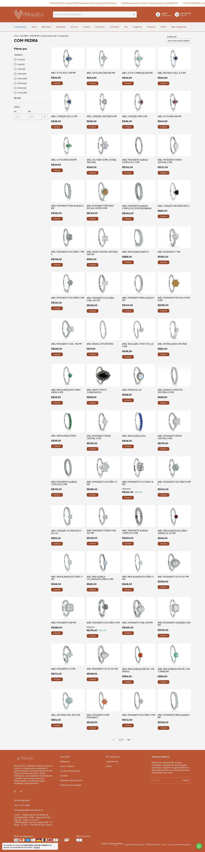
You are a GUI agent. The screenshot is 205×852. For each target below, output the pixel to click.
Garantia (64, 775)
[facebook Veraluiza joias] (21, 791)
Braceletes (61, 27)
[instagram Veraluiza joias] (15, 791)
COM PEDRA (34, 36)
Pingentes (137, 27)
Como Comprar (67, 766)
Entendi (37, 847)
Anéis (34, 27)
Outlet (163, 27)
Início (16, 36)
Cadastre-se (166, 15)
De (15, 111)
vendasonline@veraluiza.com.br (28, 810)
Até (29, 111)
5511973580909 (22, 800)
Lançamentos (20, 27)
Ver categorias (113, 757)
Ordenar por (172, 37)
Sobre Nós (65, 757)
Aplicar (45, 117)
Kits (126, 27)
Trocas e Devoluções (70, 771)
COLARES (24, 36)
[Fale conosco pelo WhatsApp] (199, 846)
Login (163, 13)
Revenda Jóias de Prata (71, 780)
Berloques (46, 27)
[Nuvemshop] (112, 845)
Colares (86, 27)
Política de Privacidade (70, 785)
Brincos (74, 27)
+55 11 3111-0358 (22, 805)
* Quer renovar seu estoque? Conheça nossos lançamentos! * (139, 3)
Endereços (65, 761)
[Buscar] (134, 14)
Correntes (114, 27)
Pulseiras (151, 27)
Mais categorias (178, 27)
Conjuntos (100, 27)
